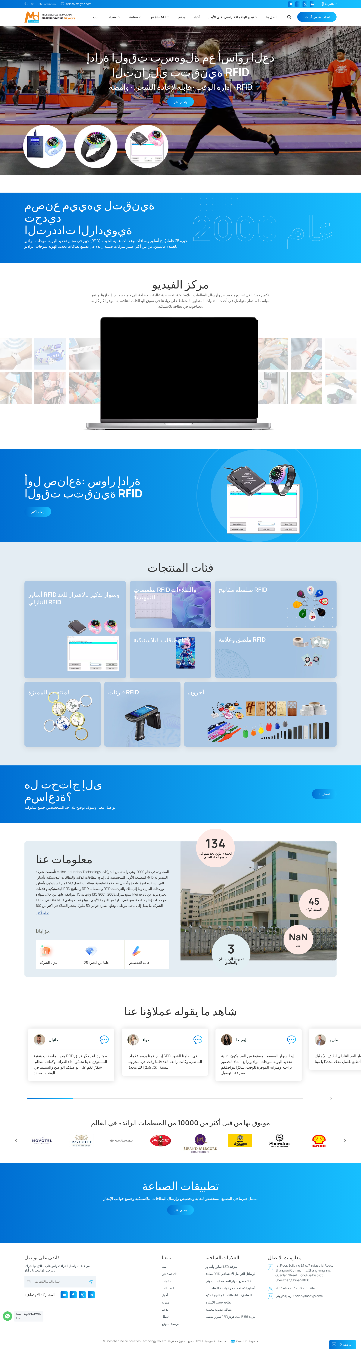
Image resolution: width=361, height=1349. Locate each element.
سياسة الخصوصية (215, 1341)
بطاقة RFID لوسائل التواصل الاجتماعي (230, 1274)
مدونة (165, 1302)
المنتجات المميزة (49, 692)
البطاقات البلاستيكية (158, 640)
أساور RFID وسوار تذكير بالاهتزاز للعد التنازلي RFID (74, 598)
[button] (170, 186)
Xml (198, 1341)
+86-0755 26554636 (42, 4)
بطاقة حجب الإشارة (218, 1302)
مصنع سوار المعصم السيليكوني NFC (229, 1281)
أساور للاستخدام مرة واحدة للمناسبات (230, 1288)
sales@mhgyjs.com (78, 4)
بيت (95, 17)
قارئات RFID (123, 692)
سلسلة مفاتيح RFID (242, 589)
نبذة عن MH (157, 17)
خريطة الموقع (171, 1324)
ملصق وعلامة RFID (242, 639)
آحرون (196, 692)
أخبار (196, 17)
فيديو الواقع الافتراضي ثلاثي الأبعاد (231, 17)
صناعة (133, 17)
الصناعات (168, 1288)
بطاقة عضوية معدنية (219, 1309)
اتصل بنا (271, 17)
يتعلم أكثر (37, 511)
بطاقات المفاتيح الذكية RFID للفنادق (229, 1295)
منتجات (112, 17)
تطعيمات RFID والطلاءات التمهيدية (164, 593)
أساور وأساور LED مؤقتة (221, 1266)
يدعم (181, 17)
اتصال (166, 1316)
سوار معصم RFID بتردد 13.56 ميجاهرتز (230, 1316)
